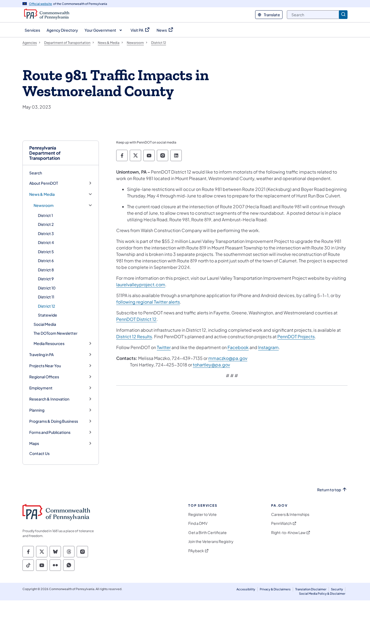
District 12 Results (134, 336)
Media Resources (49, 343)
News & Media (42, 194)
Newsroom (44, 205)
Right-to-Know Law (288, 532)
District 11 (46, 296)
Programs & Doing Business (53, 421)
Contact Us (39, 453)
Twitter (164, 347)
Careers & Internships (290, 514)
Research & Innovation (49, 399)
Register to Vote (202, 514)
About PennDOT (43, 183)
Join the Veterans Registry (210, 541)
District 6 (46, 260)
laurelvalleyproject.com (140, 284)
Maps (34, 443)
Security (337, 589)
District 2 (46, 224)
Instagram (268, 347)
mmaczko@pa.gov (227, 358)
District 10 (47, 287)
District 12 (46, 306)
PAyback (196, 550)
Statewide (47, 315)
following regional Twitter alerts (148, 302)
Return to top (329, 489)
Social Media (45, 324)
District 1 (45, 215)
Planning (36, 410)
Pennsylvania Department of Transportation (45, 153)
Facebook (238, 347)
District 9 (46, 278)
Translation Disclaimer (310, 589)
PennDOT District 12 (136, 319)
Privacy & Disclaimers (275, 589)
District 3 (46, 233)
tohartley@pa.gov (211, 364)
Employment (41, 388)
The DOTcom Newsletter (55, 333)
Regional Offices (44, 377)
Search (35, 172)
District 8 (46, 269)
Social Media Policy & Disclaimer (322, 593)
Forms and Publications (49, 432)
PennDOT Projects (296, 336)
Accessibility (245, 589)
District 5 (46, 251)
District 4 (46, 242)
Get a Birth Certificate (207, 532)
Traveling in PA (41, 354)
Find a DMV (197, 523)
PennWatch (281, 523)
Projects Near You (45, 365)
